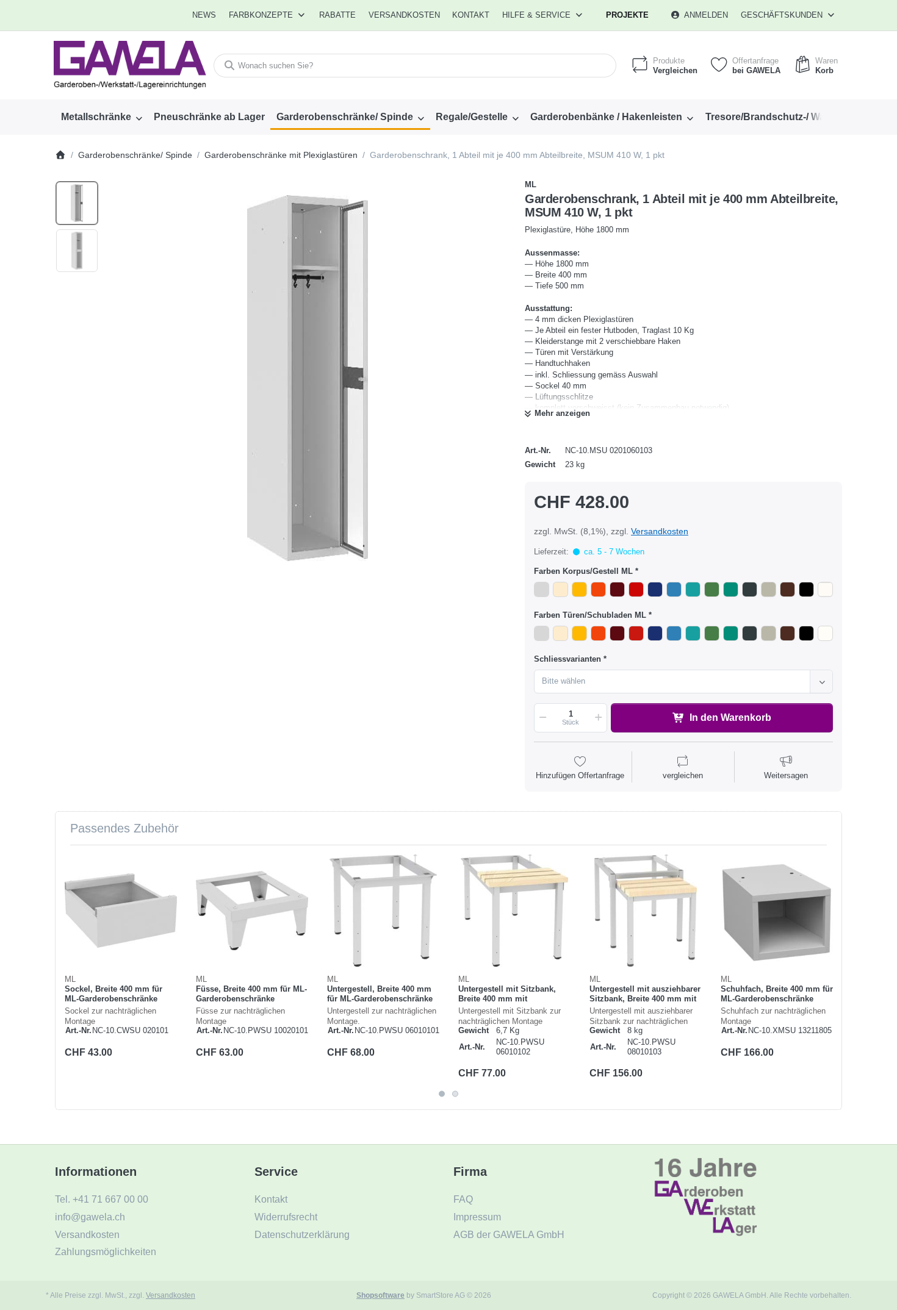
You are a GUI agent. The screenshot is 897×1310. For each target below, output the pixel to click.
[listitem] (307, 378)
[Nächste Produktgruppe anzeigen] (828, 977)
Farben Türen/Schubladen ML (590, 615)
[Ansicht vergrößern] (307, 378)
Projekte (627, 15)
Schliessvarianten (567, 659)
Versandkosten (659, 531)
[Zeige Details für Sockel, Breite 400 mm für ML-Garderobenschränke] (121, 910)
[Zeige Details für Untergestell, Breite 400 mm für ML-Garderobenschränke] (383, 910)
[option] (77, 203)
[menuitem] (205, 15)
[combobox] (415, 65)
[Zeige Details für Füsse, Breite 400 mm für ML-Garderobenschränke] (252, 910)
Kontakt (470, 15)
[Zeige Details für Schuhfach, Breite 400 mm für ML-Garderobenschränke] (777, 910)
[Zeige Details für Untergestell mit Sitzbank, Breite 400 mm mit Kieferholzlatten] (514, 910)
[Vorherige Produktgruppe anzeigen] (68, 977)
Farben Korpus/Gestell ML (583, 571)
